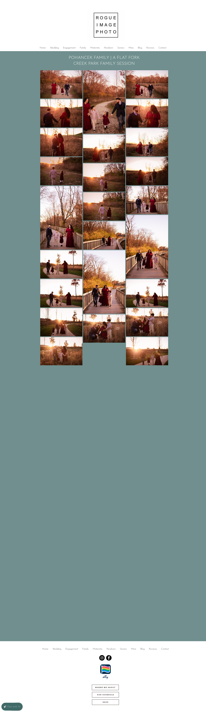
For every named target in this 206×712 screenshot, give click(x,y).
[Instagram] (102, 658)
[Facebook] (109, 658)
